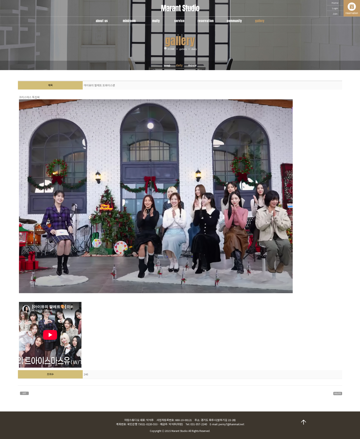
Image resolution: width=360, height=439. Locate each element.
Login (335, 8)
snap (167, 65)
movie (192, 65)
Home (335, 2)
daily (179, 65)
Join (335, 13)
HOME (171, 48)
